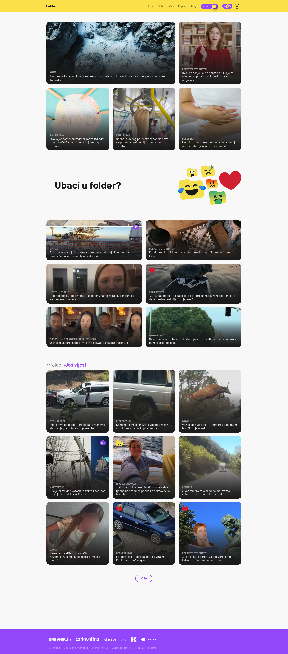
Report (182, 6)
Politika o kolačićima (145, 647)
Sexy (193, 6)
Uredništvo (54, 647)
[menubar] (238, 6)
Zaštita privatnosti (121, 647)
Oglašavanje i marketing (76, 647)
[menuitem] (238, 6)
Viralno (151, 6)
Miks (162, 6)
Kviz (171, 6)
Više (144, 578)
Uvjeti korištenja (100, 647)
